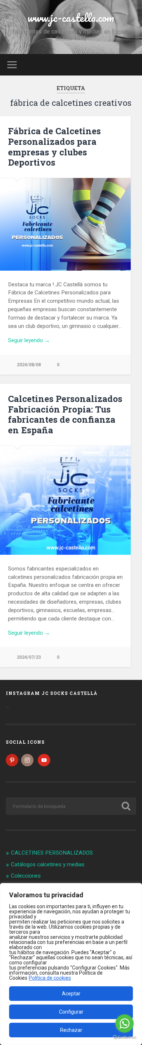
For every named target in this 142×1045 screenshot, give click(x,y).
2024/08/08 (29, 364)
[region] (71, 964)
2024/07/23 (29, 657)
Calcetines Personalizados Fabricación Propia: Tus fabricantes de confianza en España (65, 414)
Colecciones (26, 875)
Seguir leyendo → (29, 340)
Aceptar (71, 993)
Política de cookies (50, 978)
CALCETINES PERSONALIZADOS (52, 852)
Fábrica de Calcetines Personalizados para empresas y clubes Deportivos (54, 146)
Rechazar (71, 1030)
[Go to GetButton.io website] (124, 1037)
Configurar (71, 1012)
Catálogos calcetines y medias (47, 864)
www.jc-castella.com (71, 18)
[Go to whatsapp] (124, 1023)
